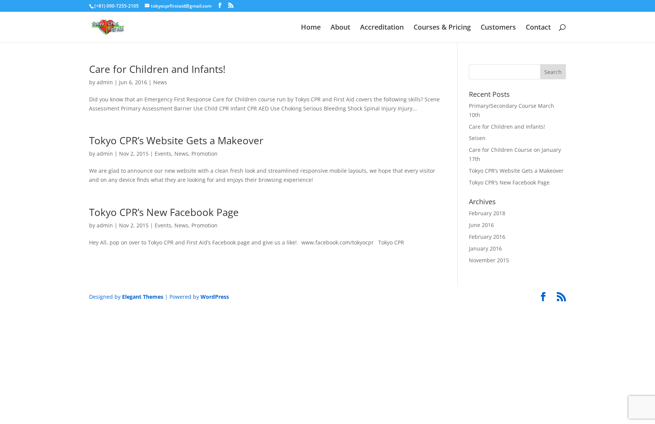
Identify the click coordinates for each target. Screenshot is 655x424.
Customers (498, 28)
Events (163, 153)
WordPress (215, 296)
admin (105, 82)
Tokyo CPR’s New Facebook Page (164, 212)
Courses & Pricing (442, 28)
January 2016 (485, 248)
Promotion (204, 153)
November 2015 (489, 260)
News (160, 82)
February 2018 (487, 213)
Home (311, 28)
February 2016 (487, 236)
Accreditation (382, 28)
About (340, 28)
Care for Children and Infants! (157, 69)
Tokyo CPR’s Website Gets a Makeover (176, 140)
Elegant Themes (142, 296)
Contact (538, 28)
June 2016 (481, 225)
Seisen (477, 138)
